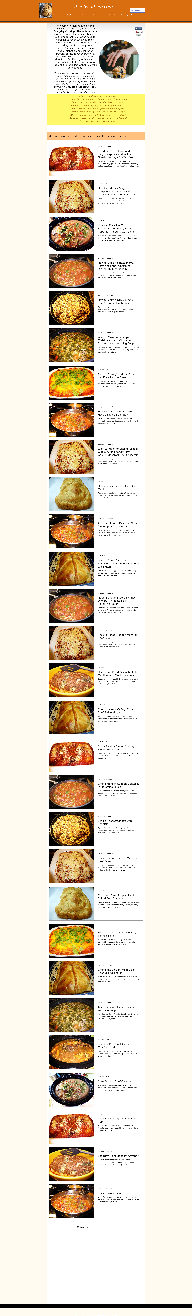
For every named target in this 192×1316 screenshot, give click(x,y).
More (121, 136)
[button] (140, 136)
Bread (100, 136)
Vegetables (88, 136)
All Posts (53, 136)
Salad (76, 136)
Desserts (111, 136)
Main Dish (65, 136)
